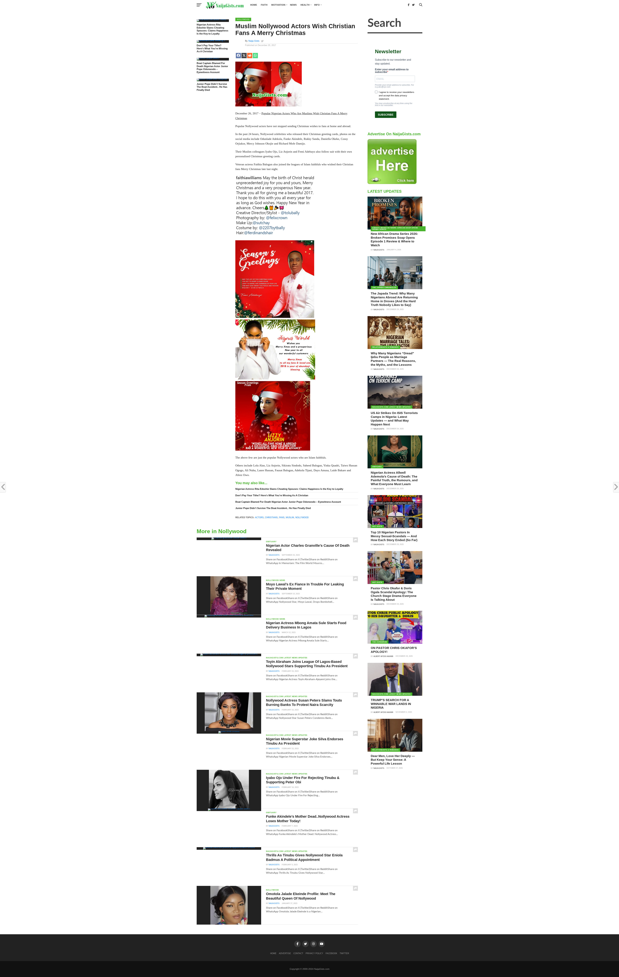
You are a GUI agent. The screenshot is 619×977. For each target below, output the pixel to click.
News (293, 5)
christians (271, 517)
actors (259, 517)
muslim (290, 517)
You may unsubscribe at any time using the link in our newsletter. (393, 104)
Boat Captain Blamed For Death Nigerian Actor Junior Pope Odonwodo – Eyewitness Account (212, 68)
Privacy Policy (314, 953)
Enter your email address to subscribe (392, 70)
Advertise (285, 953)
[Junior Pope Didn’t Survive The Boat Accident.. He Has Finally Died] (212, 78)
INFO (317, 5)
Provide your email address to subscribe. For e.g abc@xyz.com (394, 86)
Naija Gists (253, 41)
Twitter (344, 953)
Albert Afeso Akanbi (383, 656)
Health (305, 5)
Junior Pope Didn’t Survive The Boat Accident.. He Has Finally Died (212, 87)
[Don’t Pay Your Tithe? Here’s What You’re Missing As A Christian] (213, 40)
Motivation (278, 5)
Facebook (331, 953)
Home (253, 5)
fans (282, 517)
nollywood (302, 517)
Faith (264, 5)
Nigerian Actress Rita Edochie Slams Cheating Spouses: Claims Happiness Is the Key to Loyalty (212, 29)
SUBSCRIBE (385, 114)
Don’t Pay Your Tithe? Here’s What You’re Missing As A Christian (212, 48)
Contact (298, 953)
